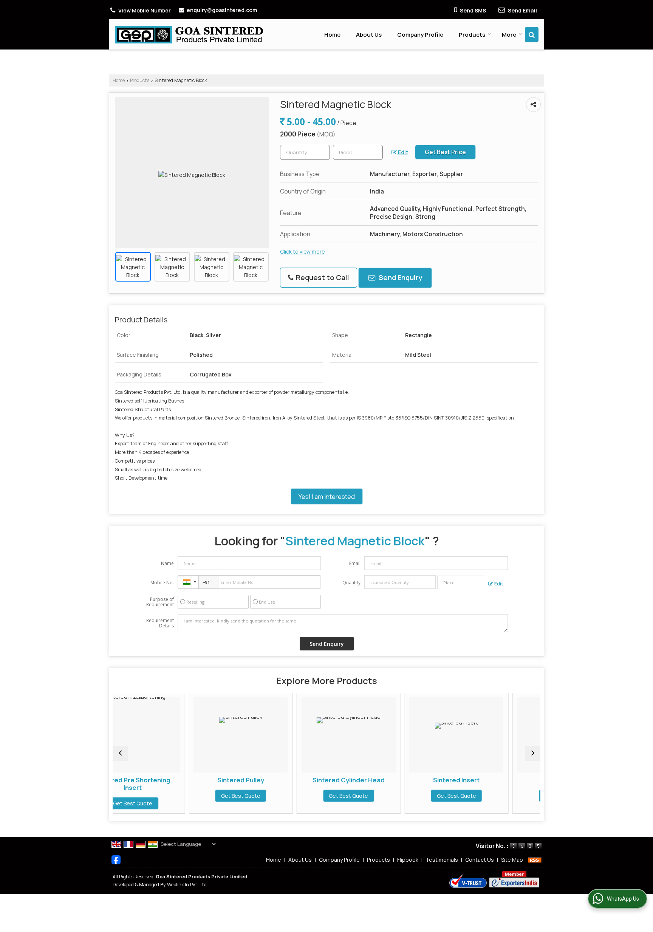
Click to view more (302, 251)
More (509, 35)
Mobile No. (162, 582)
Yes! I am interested (327, 496)
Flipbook (407, 859)
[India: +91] (188, 582)
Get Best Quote (169, 795)
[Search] (531, 34)
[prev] (120, 753)
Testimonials (442, 859)
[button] (144, 10)
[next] (532, 753)
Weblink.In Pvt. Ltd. (187, 884)
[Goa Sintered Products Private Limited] (189, 34)
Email (355, 563)
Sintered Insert (385, 780)
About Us (369, 35)
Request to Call (321, 277)
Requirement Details (160, 623)
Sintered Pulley (169, 780)
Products (472, 35)
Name (167, 563)
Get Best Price (445, 152)
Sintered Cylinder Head (277, 780)
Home (332, 35)
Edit (402, 152)
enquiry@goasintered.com (222, 10)
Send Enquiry (399, 277)
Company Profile (420, 35)
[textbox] (358, 152)
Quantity (351, 582)
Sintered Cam (493, 780)
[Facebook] (116, 858)
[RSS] (535, 859)
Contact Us (479, 859)
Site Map (512, 859)
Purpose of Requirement (160, 602)
